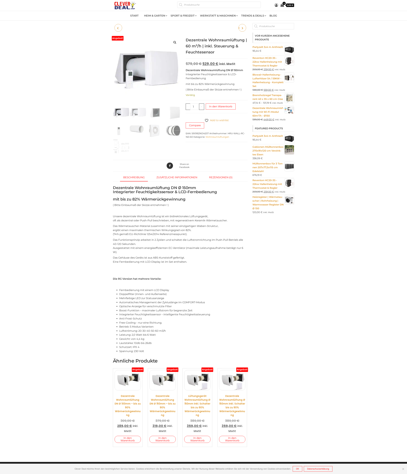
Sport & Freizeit (183, 15)
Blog (273, 15)
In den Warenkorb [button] (128, 439)
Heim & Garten (154, 15)
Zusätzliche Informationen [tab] (176, 177)
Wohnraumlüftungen (217, 136)
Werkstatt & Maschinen (218, 15)
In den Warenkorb (220, 106)
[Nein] (403, 469)
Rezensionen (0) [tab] (220, 177)
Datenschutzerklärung (318, 468)
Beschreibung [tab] (134, 177)
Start (134, 15)
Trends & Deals (252, 15)
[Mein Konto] (276, 5)
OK (297, 468)
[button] (175, 42)
